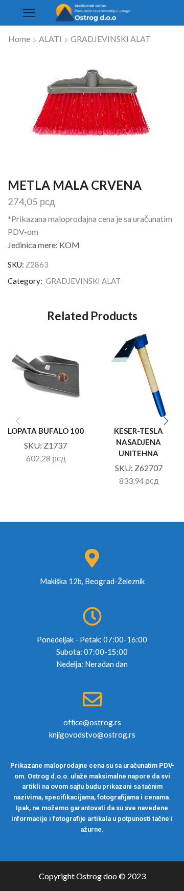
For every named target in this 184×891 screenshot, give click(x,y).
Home (19, 38)
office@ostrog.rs (92, 722)
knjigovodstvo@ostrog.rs (92, 734)
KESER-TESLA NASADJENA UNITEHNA (138, 442)
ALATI (50, 38)
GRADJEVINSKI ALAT (111, 38)
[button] (166, 421)
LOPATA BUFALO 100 (46, 430)
